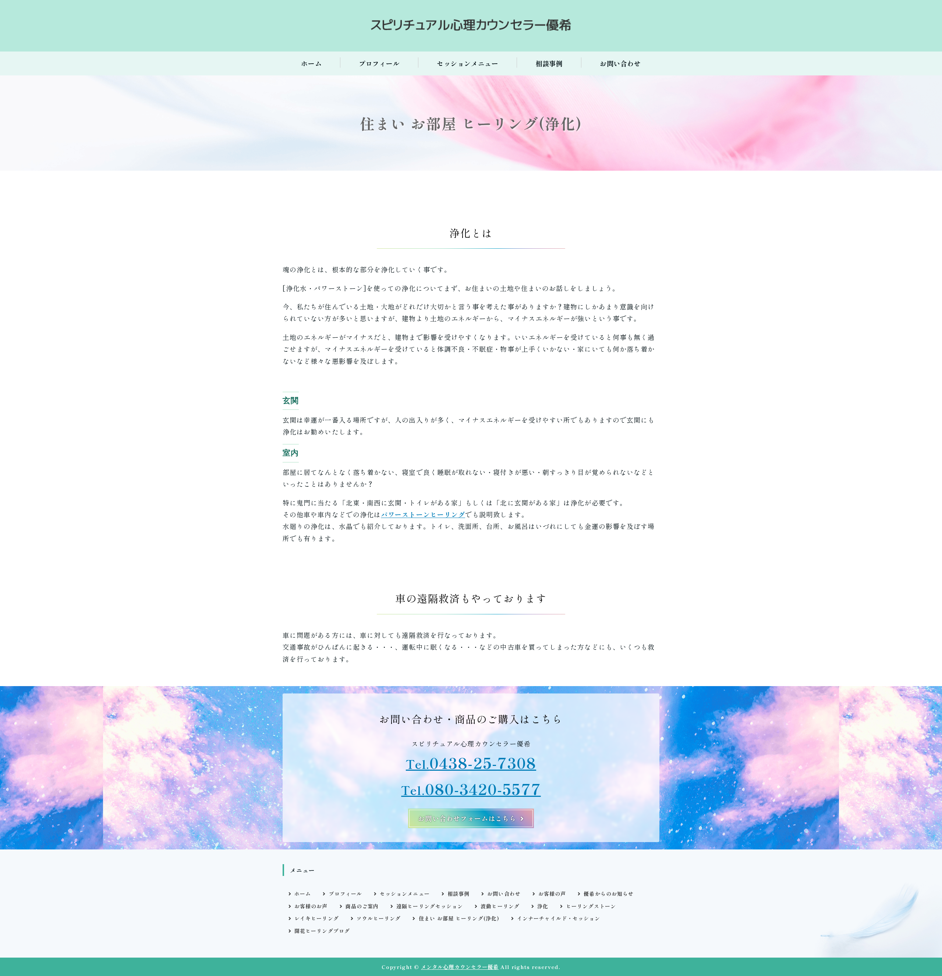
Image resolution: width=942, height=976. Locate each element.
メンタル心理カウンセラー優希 (460, 966)
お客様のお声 (310, 906)
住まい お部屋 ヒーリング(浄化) (459, 918)
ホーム (311, 63)
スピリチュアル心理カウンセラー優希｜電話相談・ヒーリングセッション (471, 25)
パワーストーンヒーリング (423, 514)
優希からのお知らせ (609, 893)
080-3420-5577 (483, 788)
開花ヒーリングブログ (322, 930)
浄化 (542, 906)
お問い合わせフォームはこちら (467, 818)
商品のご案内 (362, 906)
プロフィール (379, 63)
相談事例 (549, 63)
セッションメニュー (467, 63)
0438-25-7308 (482, 762)
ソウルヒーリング (379, 918)
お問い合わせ (620, 63)
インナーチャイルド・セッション (558, 918)
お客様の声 (552, 893)
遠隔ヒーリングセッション (429, 906)
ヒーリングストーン (591, 906)
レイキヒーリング (316, 918)
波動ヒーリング (500, 906)
